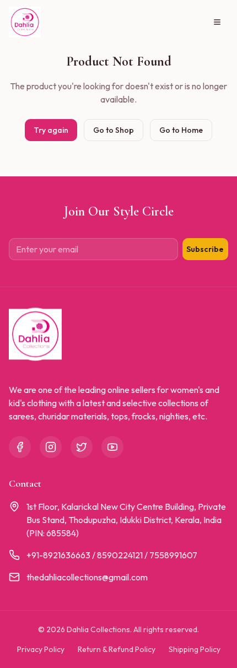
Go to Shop (113, 130)
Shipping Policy (194, 649)
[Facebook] (20, 447)
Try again (51, 130)
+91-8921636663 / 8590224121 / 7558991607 (111, 555)
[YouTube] (112, 447)
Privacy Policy (40, 649)
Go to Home (181, 130)
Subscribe (205, 249)
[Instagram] (51, 447)
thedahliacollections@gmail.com (87, 577)
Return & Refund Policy (116, 649)
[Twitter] (82, 447)
